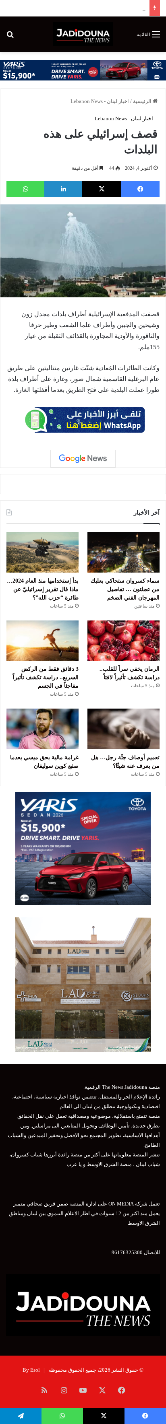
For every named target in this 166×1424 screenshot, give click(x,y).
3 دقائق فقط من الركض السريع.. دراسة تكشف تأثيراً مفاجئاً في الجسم (46, 677)
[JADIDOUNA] (83, 34)
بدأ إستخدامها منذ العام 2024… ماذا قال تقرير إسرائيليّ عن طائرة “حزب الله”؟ (43, 589)
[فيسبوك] (140, 189)
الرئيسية (143, 101)
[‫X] (101, 189)
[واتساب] (25, 189)
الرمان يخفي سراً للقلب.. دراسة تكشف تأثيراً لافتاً (92, 8)
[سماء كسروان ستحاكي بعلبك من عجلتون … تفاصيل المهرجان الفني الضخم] (123, 552)
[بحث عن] (10, 37)
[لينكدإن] (63, 189)
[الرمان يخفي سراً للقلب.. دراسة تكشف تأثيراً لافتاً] (123, 640)
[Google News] (83, 459)
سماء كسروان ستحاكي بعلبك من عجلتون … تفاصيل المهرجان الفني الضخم (125, 589)
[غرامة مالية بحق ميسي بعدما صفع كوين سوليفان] (42, 729)
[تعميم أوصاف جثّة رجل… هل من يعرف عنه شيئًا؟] (123, 729)
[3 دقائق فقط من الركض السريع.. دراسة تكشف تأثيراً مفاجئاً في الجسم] (42, 640)
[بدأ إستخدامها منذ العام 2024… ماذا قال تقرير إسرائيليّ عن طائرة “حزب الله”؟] (42, 552)
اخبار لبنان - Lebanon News (100, 101)
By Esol (31, 1370)
